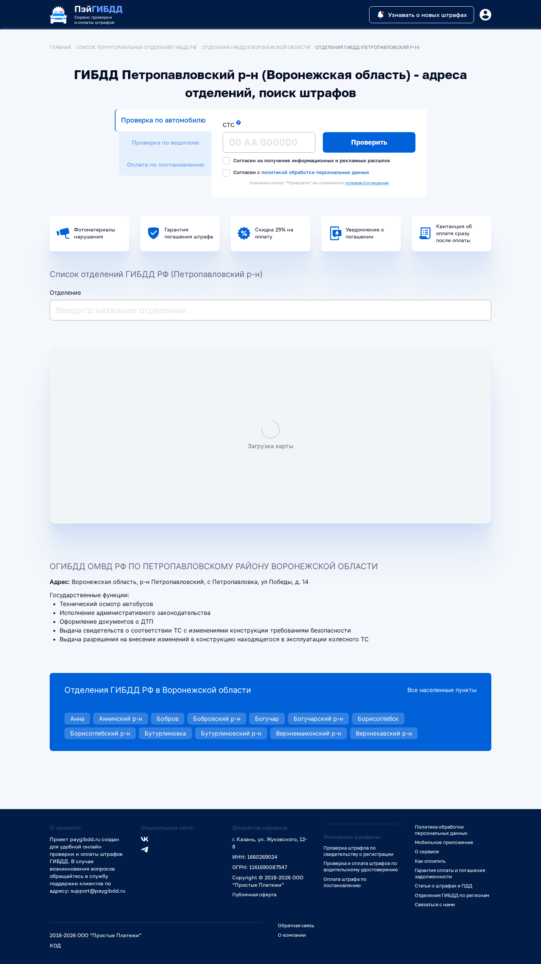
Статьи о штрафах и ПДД (443, 886)
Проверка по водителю (165, 142)
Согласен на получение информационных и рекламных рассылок (311, 160)
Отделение (65, 292)
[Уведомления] (485, 15)
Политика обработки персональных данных (441, 830)
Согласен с (300, 172)
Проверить (369, 142)
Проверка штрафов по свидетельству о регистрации (358, 851)
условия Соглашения (367, 182)
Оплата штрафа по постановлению (345, 882)
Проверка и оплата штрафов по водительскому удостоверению (360, 866)
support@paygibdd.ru (98, 890)
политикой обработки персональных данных (315, 172)
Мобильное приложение (444, 842)
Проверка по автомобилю (163, 120)
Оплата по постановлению (165, 164)
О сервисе (427, 851)
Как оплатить (430, 861)
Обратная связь (296, 925)
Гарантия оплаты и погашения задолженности (450, 873)
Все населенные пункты (442, 690)
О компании (292, 935)
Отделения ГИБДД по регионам (452, 895)
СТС (228, 124)
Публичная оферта (254, 894)
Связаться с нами (435, 904)
